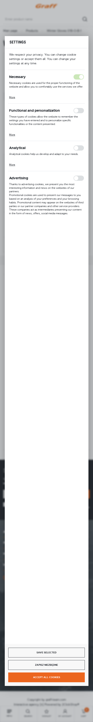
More (12, 97)
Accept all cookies (46, 677)
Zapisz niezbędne (46, 664)
